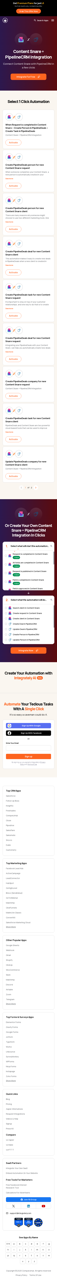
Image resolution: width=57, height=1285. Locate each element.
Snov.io (9, 840)
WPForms (10, 1061)
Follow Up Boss (12, 801)
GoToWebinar (12, 898)
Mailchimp (10, 903)
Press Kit (10, 1128)
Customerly (11, 850)
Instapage (10, 1071)
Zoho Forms (11, 1076)
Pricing (9, 1104)
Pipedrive (10, 825)
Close (8, 820)
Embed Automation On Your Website (22, 1173)
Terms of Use (32, 764)
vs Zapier (10, 1140)
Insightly (9, 805)
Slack (8, 975)
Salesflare (10, 830)
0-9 (8, 1243)
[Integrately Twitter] (13, 1206)
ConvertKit (10, 917)
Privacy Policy (21, 1275)
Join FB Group (30, 1199)
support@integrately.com (20, 1213)
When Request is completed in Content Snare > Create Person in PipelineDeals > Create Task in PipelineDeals (26, 128)
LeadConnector (13, 878)
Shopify (9, 960)
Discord (9, 984)
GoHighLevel (11, 888)
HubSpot (10, 883)
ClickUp (9, 965)
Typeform (10, 1042)
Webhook (10, 950)
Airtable (9, 989)
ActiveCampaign (13, 873)
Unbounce (10, 1051)
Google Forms (12, 1032)
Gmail (8, 955)
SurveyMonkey (12, 1056)
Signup (9, 1123)
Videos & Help (12, 1119)
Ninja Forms (11, 1066)
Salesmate (10, 835)
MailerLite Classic (13, 912)
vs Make (9, 1145)
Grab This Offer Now (28, 11)
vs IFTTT (10, 1149)
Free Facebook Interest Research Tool (16, 1186)
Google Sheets (12, 945)
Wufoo (9, 1047)
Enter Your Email (12, 743)
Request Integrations (15, 1114)
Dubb (8, 845)
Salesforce (11, 796)
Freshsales (11, 810)
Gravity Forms (12, 1027)
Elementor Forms (13, 1022)
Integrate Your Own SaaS (16, 1168)
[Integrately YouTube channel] (43, 1206)
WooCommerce (13, 970)
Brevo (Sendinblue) (14, 893)
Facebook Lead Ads (14, 868)
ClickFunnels (11, 907)
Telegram (10, 999)
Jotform (9, 1037)
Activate (13, 142)
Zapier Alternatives (14, 1109)
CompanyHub (12, 815)
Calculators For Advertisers (18, 1192)
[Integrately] (5, 20)
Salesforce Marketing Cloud (18, 922)
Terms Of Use (35, 1275)
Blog (8, 1099)
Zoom (8, 994)
